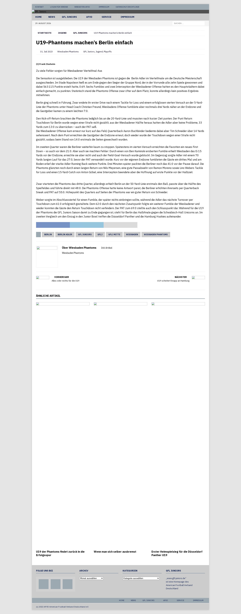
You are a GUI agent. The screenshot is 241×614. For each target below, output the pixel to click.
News (51, 16)
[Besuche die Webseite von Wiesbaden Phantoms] (63, 258)
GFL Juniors (69, 16)
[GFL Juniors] (39, 11)
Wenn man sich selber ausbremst (115, 551)
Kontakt (39, 7)
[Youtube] (206, 7)
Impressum (104, 7)
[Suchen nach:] (188, 23)
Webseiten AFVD (82, 7)
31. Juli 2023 (46, 51)
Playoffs (108, 51)
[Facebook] (194, 7)
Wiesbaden (132, 234)
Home (38, 16)
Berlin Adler (65, 234)
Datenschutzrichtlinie (127, 7)
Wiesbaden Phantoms (68, 51)
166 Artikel (106, 247)
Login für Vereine (59, 7)
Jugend (62, 33)
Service (106, 16)
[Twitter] (200, 7)
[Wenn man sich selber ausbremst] (120, 425)
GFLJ (100, 234)
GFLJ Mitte (114, 234)
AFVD (89, 16)
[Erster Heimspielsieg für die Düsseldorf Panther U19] (178, 425)
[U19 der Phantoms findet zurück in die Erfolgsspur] (63, 425)
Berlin (48, 234)
